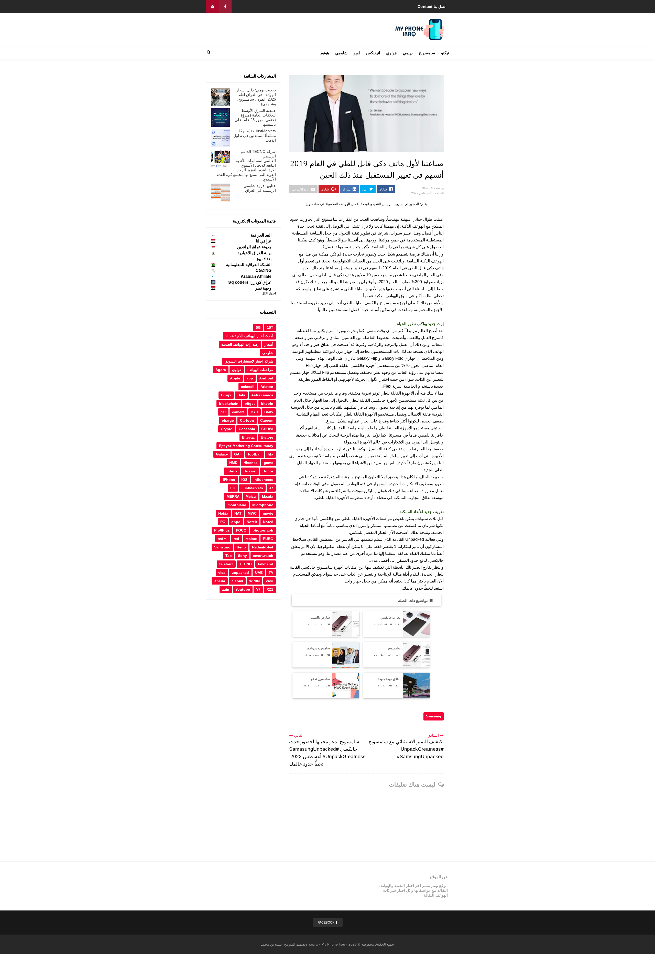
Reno (241, 547)
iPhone (229, 480)
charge (228, 420)
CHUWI (267, 429)
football (254, 454)
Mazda (267, 496)
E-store (267, 437)
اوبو (357, 53)
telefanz (226, 564)
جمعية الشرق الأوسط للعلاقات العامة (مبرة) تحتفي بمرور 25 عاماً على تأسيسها (255, 117)
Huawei (250, 471)
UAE (259, 572)
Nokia (223, 513)
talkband (265, 564)
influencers (263, 480)
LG (232, 488)
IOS (244, 480)
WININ (254, 581)
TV (271, 572)
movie (268, 513)
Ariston (266, 387)
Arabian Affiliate (256, 276)
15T (270, 327)
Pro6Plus (222, 530)
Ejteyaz (248, 437)
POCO (241, 530)
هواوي (391, 53)
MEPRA (233, 496)
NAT (238, 513)
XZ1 (270, 589)
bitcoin (267, 403)
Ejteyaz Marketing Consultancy (246, 446)
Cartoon (247, 420)
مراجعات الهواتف (260, 370)
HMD (233, 463)
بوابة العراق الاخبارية (254, 253)
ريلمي (408, 53)
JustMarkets (252, 488)
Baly (241, 395)
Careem (266, 420)
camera (238, 412)
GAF (238, 454)
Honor (268, 471)
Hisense (251, 463)
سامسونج (427, 53)
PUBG (268, 539)
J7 (271, 488)
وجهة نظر (263, 288)
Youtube (242, 589)
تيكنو (445, 53)
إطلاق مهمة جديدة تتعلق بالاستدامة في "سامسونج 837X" (387, 686)
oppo (236, 522)
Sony (242, 556)
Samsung (433, 716)
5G (258, 327)
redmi (222, 539)
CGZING (263, 270)
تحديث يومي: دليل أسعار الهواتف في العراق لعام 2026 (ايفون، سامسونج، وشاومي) (256, 97)
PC (222, 522)
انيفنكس (373, 53)
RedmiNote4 (262, 547)
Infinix (231, 471)
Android (266, 378)
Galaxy (222, 454)
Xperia (219, 581)
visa (221, 572)
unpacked (240, 572)
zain (225, 589)
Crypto (227, 429)
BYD (254, 412)
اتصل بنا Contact (432, 6)
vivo (269, 581)
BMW (268, 412)
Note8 (268, 522)
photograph (263, 530)
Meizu (251, 496)
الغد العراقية (261, 235)
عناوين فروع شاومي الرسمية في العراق (260, 188)
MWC (252, 513)
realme (251, 539)
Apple (235, 378)
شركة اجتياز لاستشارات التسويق (249, 361)
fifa (270, 454)
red (236, 539)
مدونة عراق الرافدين (254, 247)
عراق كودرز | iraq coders (248, 282)
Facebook (326, 922)
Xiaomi (237, 581)
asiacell (247, 387)
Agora (220, 370)
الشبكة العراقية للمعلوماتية (248, 264)
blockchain (228, 403)
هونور (324, 53)
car (223, 412)
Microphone (262, 505)
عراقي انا (263, 241)
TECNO (245, 564)
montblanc (236, 505)
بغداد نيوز (263, 259)
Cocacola (247, 429)
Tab (228, 556)
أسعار (269, 344)
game (268, 463)
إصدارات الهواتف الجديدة (239, 344)
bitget (250, 403)
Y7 (258, 589)
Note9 (252, 522)
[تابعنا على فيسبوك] (225, 6)
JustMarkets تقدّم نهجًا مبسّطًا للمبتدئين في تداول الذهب (254, 135)
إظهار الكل (269, 293)
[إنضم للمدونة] (212, 6)
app (249, 378)
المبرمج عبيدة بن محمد (278, 944)
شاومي (341, 53)
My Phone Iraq (333, 944)
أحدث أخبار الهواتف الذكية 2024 (249, 336)
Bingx (226, 395)
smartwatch (263, 556)
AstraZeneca (262, 395)
